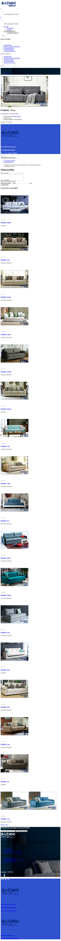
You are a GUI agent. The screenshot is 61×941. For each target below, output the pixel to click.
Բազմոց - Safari (5, 483)
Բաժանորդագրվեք (21, 831)
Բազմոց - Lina (5, 446)
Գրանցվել (10, 28)
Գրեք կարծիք (14, 113)
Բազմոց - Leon (5, 744)
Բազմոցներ (8, 45)
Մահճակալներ (9, 49)
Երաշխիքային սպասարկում (13, 860)
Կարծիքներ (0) (8, 162)
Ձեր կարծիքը (5, 180)
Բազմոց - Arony (9, 74)
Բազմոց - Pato (5, 632)
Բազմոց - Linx (5, 260)
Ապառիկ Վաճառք (10, 858)
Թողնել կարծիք (6, 183)
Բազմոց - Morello (6, 371)
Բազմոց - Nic (5, 520)
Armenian (15, 33)
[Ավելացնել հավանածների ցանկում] (2, 294)
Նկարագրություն (9, 160)
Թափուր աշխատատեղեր (12, 852)
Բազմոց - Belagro (6, 409)
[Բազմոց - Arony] (24, 106)
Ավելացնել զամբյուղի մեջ (8, 157)
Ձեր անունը (4, 173)
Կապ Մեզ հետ (8, 849)
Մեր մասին (7, 850)
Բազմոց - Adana (6, 334)
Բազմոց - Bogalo (6, 297)
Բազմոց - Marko (6, 558)
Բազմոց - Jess (5, 781)
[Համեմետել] (4, 294)
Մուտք (9, 29)
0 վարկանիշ (5, 113)
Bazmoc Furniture (16, 116)
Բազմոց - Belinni (6, 222)
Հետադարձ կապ (9, 51)
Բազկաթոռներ (9, 48)
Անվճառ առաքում (10, 861)
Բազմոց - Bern (5, 669)
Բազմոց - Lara (5, 819)
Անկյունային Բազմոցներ (12, 46)
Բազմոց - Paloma (6, 595)
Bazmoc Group (4, 824)
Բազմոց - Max (5, 707)
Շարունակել (4, 184)
